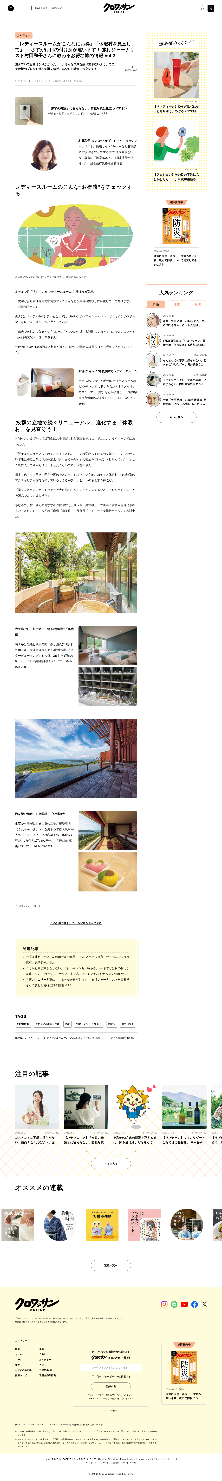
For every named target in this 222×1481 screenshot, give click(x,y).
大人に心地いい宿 (47, 1024)
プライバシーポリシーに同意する (113, 1376)
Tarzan (123, 1459)
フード (18, 1359)
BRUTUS (56, 1459)
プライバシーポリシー (122, 1395)
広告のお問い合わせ (70, 1424)
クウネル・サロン (159, 1459)
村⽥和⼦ (128, 1024)
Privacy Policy (128, 1462)
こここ (173, 1459)
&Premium (113, 1459)
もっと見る (176, 417)
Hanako (102, 1459)
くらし (42, 1354)
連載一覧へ (111, 1265)
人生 (41, 1364)
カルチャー (24, 35)
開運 (17, 1364)
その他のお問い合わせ (92, 1424)
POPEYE (67, 1459)
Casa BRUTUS (80, 1459)
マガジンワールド (100, 1462)
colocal (132, 1459)
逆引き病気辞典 (47, 1375)
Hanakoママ (143, 1459)
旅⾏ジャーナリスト (89, 1024)
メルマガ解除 (111, 1410)
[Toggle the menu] (11, 8)
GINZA (93, 1459)
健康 (17, 1349)
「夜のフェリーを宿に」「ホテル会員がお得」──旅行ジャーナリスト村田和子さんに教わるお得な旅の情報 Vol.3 (78, 982)
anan (47, 1459)
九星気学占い (46, 1370)
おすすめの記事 (23, 1370)
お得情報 (23, 1024)
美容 (41, 1349)
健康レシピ (21, 1375)
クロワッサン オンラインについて (31, 1424)
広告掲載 (115, 1462)
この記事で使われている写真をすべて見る (76, 923)
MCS (88, 1462)
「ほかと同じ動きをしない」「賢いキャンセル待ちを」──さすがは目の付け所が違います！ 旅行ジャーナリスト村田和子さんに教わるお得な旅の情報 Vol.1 (78, 971)
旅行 (111, 1024)
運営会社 (53, 1424)
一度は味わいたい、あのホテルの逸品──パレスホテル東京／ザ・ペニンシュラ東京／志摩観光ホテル (78, 959)
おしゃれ (20, 1354)
